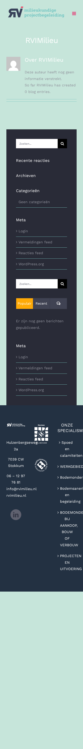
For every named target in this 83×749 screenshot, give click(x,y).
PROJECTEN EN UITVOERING (67, 562)
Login (23, 231)
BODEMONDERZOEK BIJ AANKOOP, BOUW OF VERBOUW (67, 528)
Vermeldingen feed (35, 242)
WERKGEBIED (67, 466)
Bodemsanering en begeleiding (67, 495)
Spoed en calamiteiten (67, 449)
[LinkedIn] (15, 514)
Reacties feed (31, 253)
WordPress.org (31, 264)
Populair (24, 303)
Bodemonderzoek (67, 477)
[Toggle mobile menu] (74, 13)
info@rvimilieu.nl (21, 489)
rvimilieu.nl (16, 495)
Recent (41, 303)
